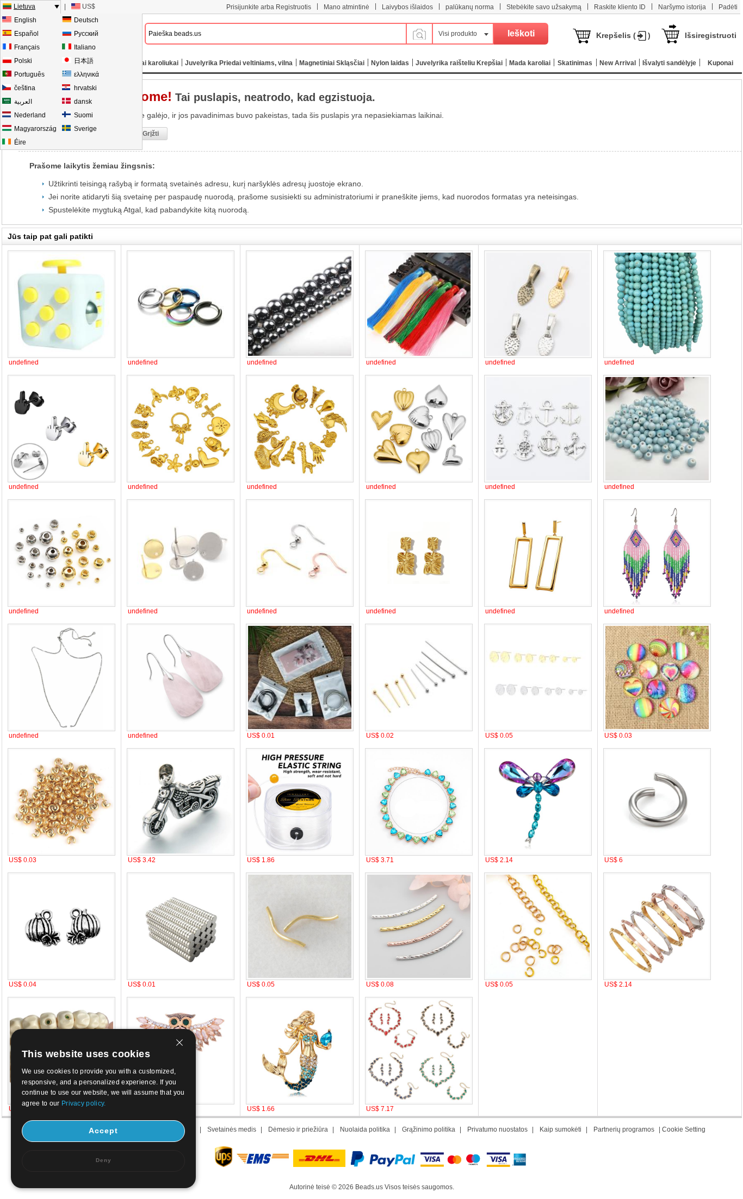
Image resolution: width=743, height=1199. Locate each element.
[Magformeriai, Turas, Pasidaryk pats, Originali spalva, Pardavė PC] (180, 978)
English (25, 20)
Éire (20, 142)
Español (26, 33)
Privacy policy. (83, 1103)
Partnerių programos (623, 1129)
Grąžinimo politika (428, 1129)
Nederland (30, 115)
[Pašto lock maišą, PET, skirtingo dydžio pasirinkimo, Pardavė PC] (300, 729)
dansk (83, 101)
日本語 (84, 61)
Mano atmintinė (346, 7)
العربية (23, 101)
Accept (103, 1130)
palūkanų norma (469, 7)
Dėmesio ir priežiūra (298, 1129)
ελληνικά (86, 74)
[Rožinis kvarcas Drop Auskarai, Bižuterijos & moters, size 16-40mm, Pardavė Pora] (180, 729)
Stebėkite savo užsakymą (543, 7)
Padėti (728, 7)
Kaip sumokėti (560, 1129)
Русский (86, 33)
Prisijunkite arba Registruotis (268, 7)
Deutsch (86, 20)
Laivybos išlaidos (407, 7)
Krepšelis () (623, 35)
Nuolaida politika (365, 1129)
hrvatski (85, 88)
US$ (88, 6)
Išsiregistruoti (710, 35)
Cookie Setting (683, 1129)
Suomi (83, 115)
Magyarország (35, 129)
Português (29, 74)
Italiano (85, 47)
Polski (23, 61)
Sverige (85, 129)
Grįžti (151, 133)
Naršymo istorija (682, 7)
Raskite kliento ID (620, 7)
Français (27, 47)
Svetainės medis (231, 1129)
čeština (24, 88)
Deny (104, 1160)
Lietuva (24, 6)
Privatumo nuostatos (497, 1129)
